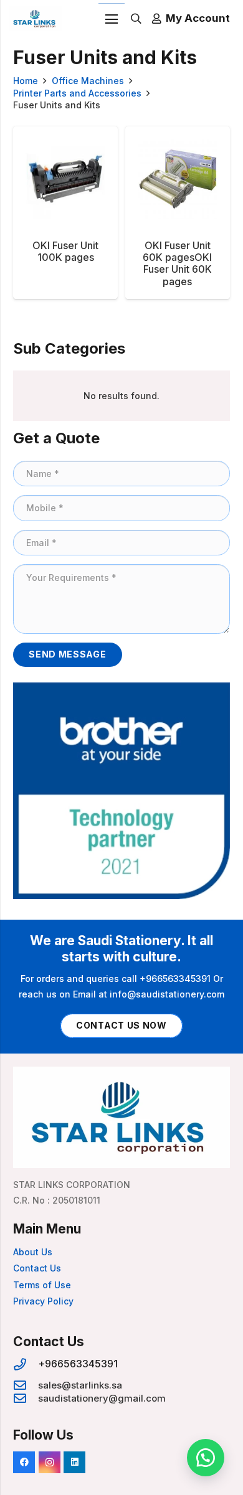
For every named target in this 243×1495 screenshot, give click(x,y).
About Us (32, 1252)
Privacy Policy (43, 1301)
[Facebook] (24, 1462)
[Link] (35, 18)
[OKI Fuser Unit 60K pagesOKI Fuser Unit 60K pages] (177, 212)
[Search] (136, 18)
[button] (205, 1457)
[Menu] (111, 19)
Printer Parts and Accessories (77, 93)
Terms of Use (42, 1285)
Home (25, 80)
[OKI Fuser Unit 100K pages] (65, 212)
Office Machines (88, 80)
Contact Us (37, 1268)
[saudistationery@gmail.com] (25, 1398)
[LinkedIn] (74, 1462)
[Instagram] (49, 1462)
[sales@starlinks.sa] (25, 1385)
